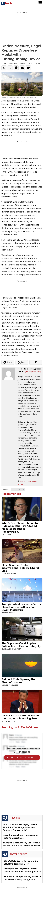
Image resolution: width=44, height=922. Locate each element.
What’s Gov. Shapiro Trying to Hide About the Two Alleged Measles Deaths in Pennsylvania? (20, 527)
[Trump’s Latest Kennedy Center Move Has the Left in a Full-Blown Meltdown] (22, 589)
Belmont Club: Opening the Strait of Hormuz (18, 681)
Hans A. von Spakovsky (11, 649)
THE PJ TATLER (18, 489)
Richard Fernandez (10, 685)
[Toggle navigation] (40, 3)
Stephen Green (8, 721)
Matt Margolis (8, 613)
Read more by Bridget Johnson (27, 482)
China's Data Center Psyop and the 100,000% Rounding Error (21, 717)
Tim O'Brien (6, 535)
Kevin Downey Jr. (9, 574)
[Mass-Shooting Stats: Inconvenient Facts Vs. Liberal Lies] (22, 550)
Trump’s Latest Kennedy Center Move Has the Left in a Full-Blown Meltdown (21, 607)
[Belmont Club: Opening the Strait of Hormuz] (22, 665)
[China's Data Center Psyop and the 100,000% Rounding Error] (22, 701)
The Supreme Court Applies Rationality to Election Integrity (21, 645)
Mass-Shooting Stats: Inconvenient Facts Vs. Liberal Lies (20, 568)
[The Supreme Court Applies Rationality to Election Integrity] (22, 628)
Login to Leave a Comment (22, 757)
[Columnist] (9, 373)
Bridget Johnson (9, 63)
